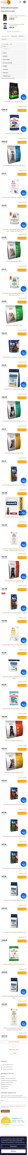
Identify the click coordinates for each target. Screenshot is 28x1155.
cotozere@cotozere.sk (8, 1064)
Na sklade (8, 44)
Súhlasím (13, 1151)
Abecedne (4, 39)
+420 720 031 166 (7, 1067)
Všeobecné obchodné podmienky (9, 1080)
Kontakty (3, 1076)
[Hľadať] (16, 1)
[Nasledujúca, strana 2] (14, 1046)
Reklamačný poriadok (6, 1084)
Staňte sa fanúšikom (8, 1069)
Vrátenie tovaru (4, 1088)
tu (23, 1142)
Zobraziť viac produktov (13, 31)
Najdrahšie (21, 36)
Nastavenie (13, 1146)
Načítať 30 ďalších (14, 1042)
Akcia (6, 46)
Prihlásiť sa (5, 1111)
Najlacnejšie (14, 36)
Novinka (6, 48)
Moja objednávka (5, 1086)
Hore (14, 1053)
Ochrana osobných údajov (7, 1082)
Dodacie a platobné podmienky (8, 1078)
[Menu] (24, 1)
